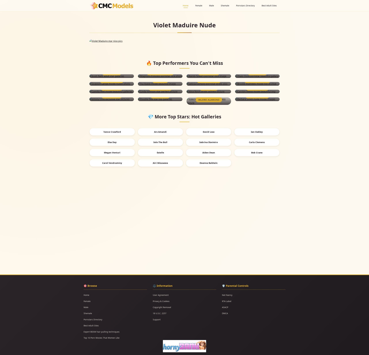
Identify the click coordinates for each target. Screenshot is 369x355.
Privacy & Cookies (161, 301)
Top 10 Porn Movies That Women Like (101, 337)
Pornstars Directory (245, 5)
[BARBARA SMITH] (257, 99)
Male (211, 5)
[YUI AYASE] (160, 84)
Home (185, 5)
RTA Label (226, 301)
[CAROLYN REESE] (257, 91)
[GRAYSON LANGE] (111, 84)
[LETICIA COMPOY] (209, 84)
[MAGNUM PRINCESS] (160, 76)
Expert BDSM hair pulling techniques (101, 331)
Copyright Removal (162, 307)
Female (198, 5)
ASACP (225, 307)
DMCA (225, 313)
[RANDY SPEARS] (209, 76)
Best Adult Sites (269, 5)
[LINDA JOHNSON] (160, 91)
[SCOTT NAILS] (111, 76)
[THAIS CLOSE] (257, 76)
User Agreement (161, 295)
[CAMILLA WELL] (111, 91)
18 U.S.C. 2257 (159, 313)
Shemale (225, 5)
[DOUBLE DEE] (160, 99)
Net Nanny (227, 295)
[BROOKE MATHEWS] (257, 84)
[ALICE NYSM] (209, 91)
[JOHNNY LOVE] (111, 99)
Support (157, 319)
